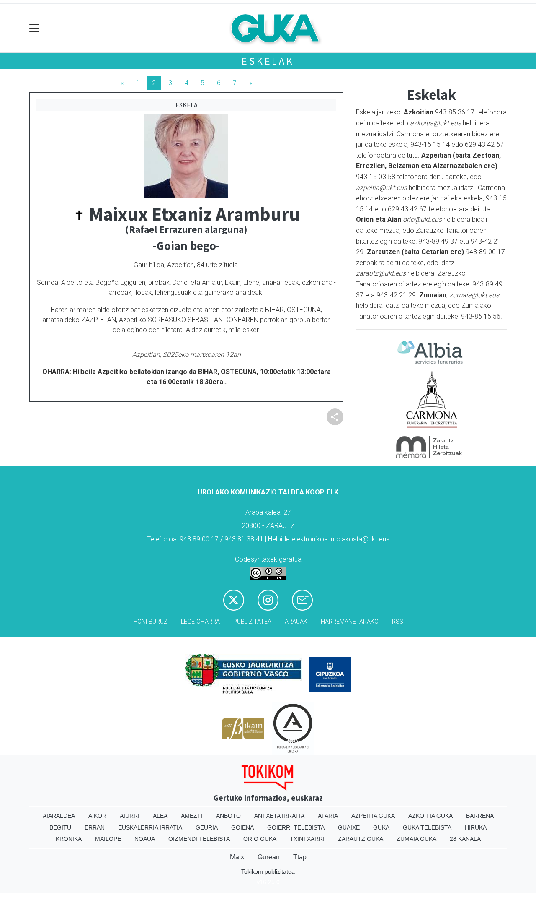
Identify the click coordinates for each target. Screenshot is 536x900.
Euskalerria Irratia (150, 827)
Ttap (300, 857)
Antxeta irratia (279, 815)
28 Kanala (465, 838)
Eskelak (268, 61)
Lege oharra (200, 621)
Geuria (207, 827)
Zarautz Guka (360, 838)
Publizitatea (252, 621)
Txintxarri (307, 838)
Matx (237, 857)
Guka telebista (427, 827)
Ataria (328, 815)
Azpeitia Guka (373, 815)
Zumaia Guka (416, 838)
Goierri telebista (296, 827)
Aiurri (129, 815)
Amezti (192, 815)
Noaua (144, 838)
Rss (397, 621)
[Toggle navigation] (35, 28)
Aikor (97, 815)
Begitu (60, 827)
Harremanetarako (350, 621)
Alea (160, 815)
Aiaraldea (59, 815)
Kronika (69, 838)
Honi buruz (150, 621)
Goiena (242, 827)
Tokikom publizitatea (268, 871)
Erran (95, 827)
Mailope (108, 838)
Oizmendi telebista (199, 838)
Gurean (269, 857)
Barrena (480, 815)
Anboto (228, 815)
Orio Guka (259, 838)
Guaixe (349, 827)
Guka (381, 827)
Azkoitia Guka (430, 815)
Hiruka (476, 827)
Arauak (296, 621)
